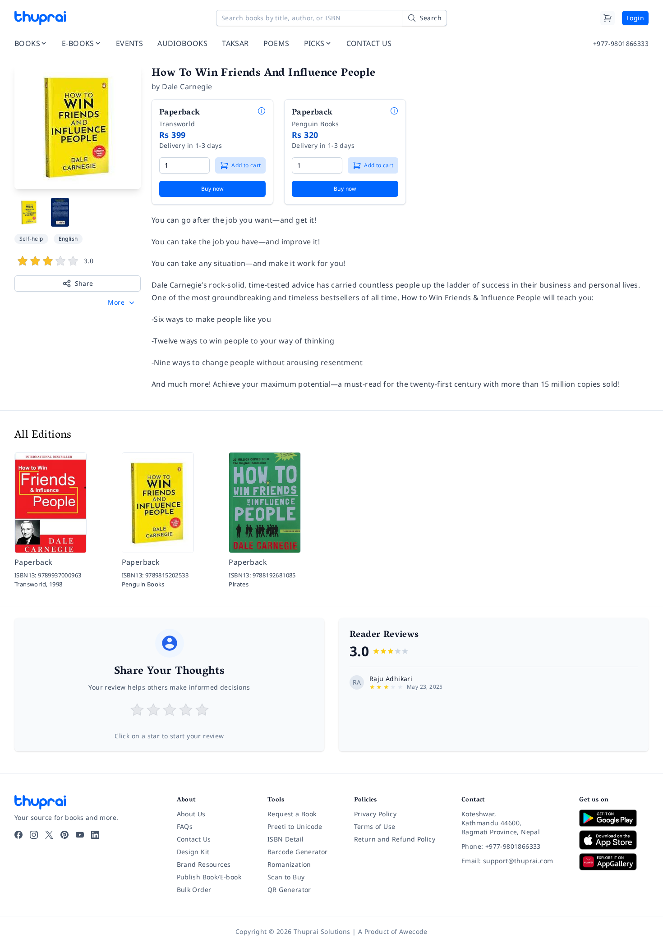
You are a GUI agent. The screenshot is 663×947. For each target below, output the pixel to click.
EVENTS (129, 43)
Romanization (289, 864)
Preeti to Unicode (294, 826)
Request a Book (292, 814)
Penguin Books (315, 123)
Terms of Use (375, 826)
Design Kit (193, 851)
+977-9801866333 (621, 43)
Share (84, 283)
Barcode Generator (297, 851)
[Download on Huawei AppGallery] (614, 861)
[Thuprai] (40, 18)
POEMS (276, 43)
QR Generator (289, 889)
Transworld (177, 123)
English (68, 238)
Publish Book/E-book (209, 877)
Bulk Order (194, 889)
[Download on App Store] (614, 840)
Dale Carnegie (187, 86)
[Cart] (607, 18)
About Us (191, 814)
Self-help (31, 238)
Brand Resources (204, 864)
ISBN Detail (285, 839)
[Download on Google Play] (614, 818)
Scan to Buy (285, 877)
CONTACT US (369, 43)
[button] (122, 302)
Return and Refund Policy (395, 839)
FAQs (185, 826)
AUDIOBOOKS (182, 43)
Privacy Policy (375, 814)
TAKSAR (235, 43)
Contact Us (194, 839)
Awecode (413, 931)
